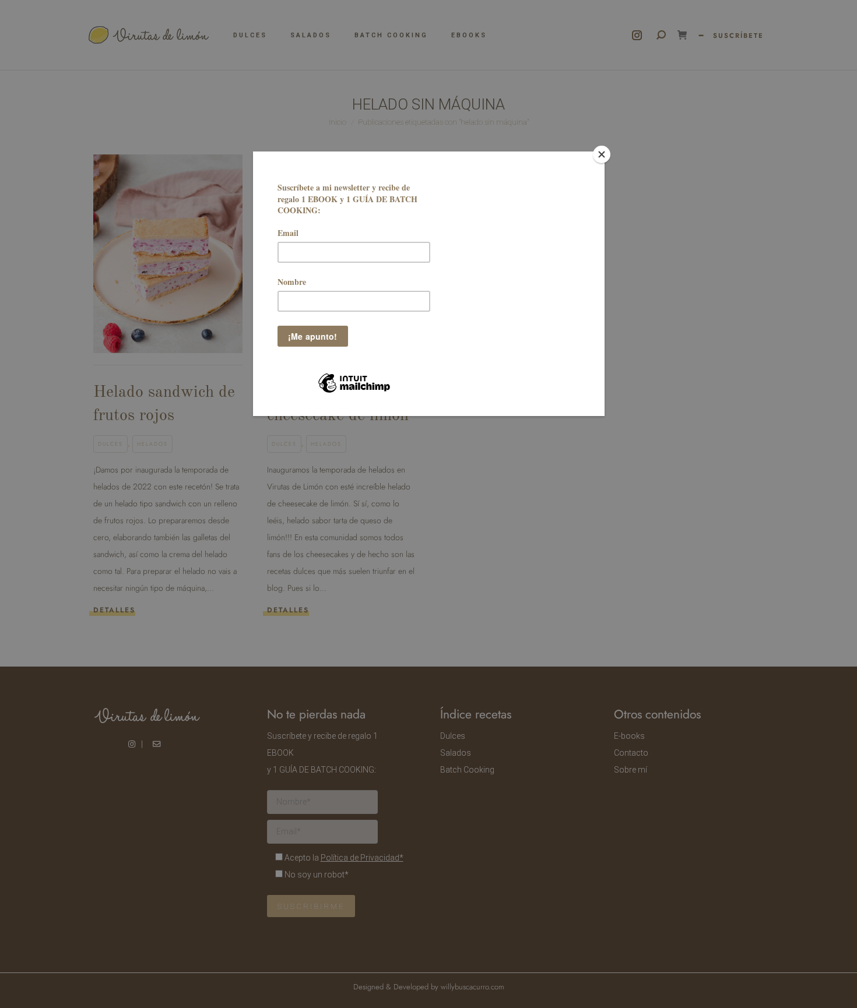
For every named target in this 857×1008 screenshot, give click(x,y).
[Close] (601, 154)
